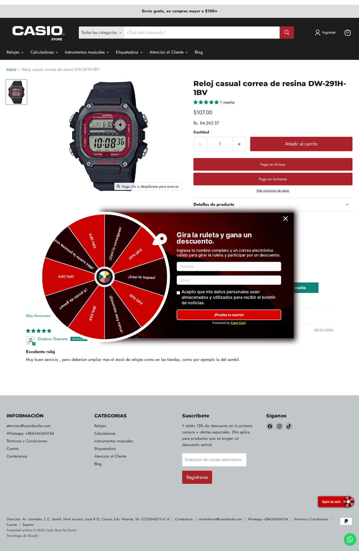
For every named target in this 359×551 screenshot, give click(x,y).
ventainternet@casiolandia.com (220, 519)
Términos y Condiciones (27, 441)
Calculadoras (42, 52)
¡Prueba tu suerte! (229, 315)
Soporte (28, 524)
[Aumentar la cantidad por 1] (239, 144)
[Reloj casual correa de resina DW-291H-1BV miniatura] (16, 92)
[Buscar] (287, 33)
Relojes (13, 52)
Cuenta (12, 449)
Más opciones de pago (273, 190)
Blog (199, 52)
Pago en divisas (272, 164)
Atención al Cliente (167, 52)
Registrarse (197, 477)
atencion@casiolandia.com (29, 426)
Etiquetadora (128, 52)
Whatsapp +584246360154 (30, 433)
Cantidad (201, 132)
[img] (38, 331)
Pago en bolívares (273, 179)
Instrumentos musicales (85, 52)
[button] (206, 102)
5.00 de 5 (86, 285)
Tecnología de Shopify (22, 535)
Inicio (11, 69)
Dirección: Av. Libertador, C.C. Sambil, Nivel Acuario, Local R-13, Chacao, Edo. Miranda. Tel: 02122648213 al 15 (88, 519)
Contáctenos (17, 456)
